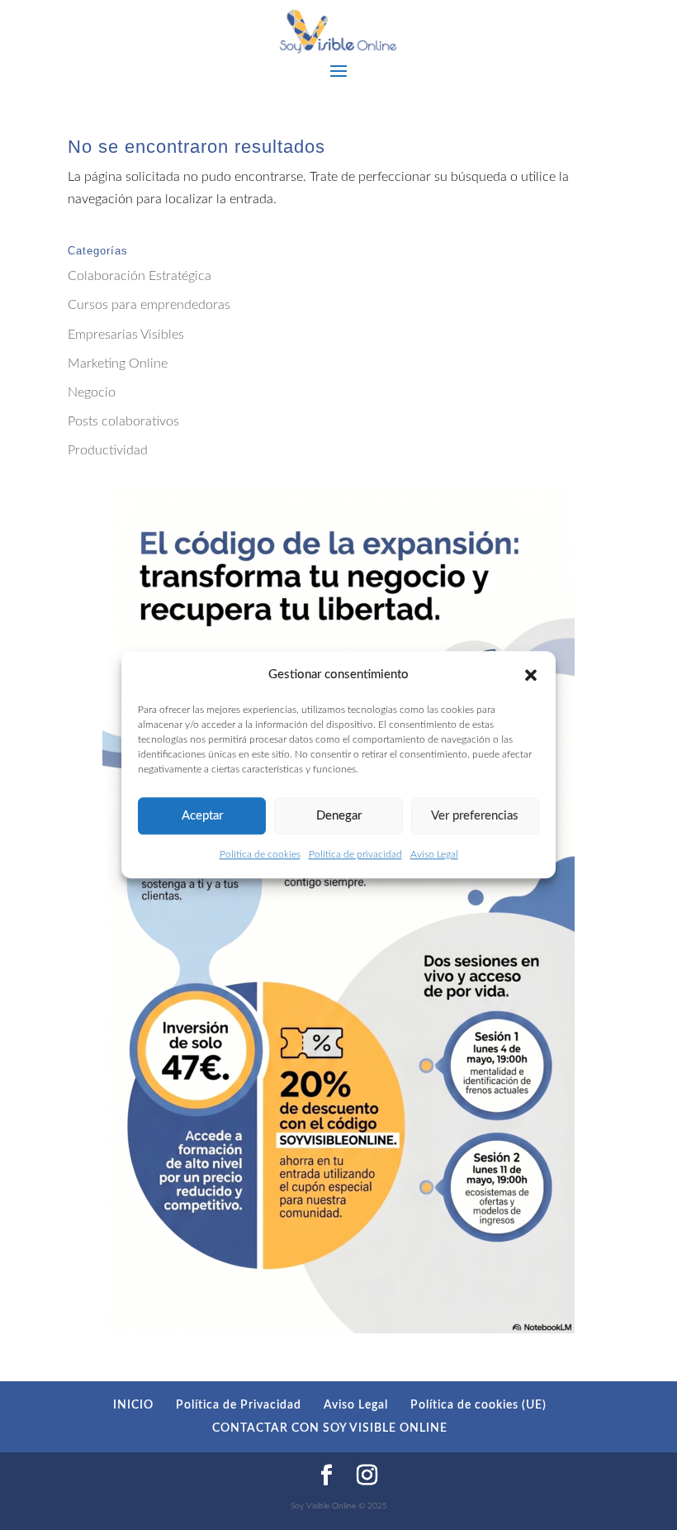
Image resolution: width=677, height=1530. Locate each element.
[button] (531, 675)
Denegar (339, 816)
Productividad (108, 450)
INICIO (133, 1405)
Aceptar (202, 816)
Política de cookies (260, 855)
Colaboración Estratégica (139, 276)
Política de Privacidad (238, 1405)
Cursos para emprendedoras (149, 304)
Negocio (92, 392)
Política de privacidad (355, 855)
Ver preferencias (474, 816)
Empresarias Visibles (126, 334)
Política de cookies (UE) (478, 1405)
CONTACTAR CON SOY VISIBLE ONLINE (329, 1428)
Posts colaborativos (123, 421)
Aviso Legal (434, 855)
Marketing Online (118, 363)
